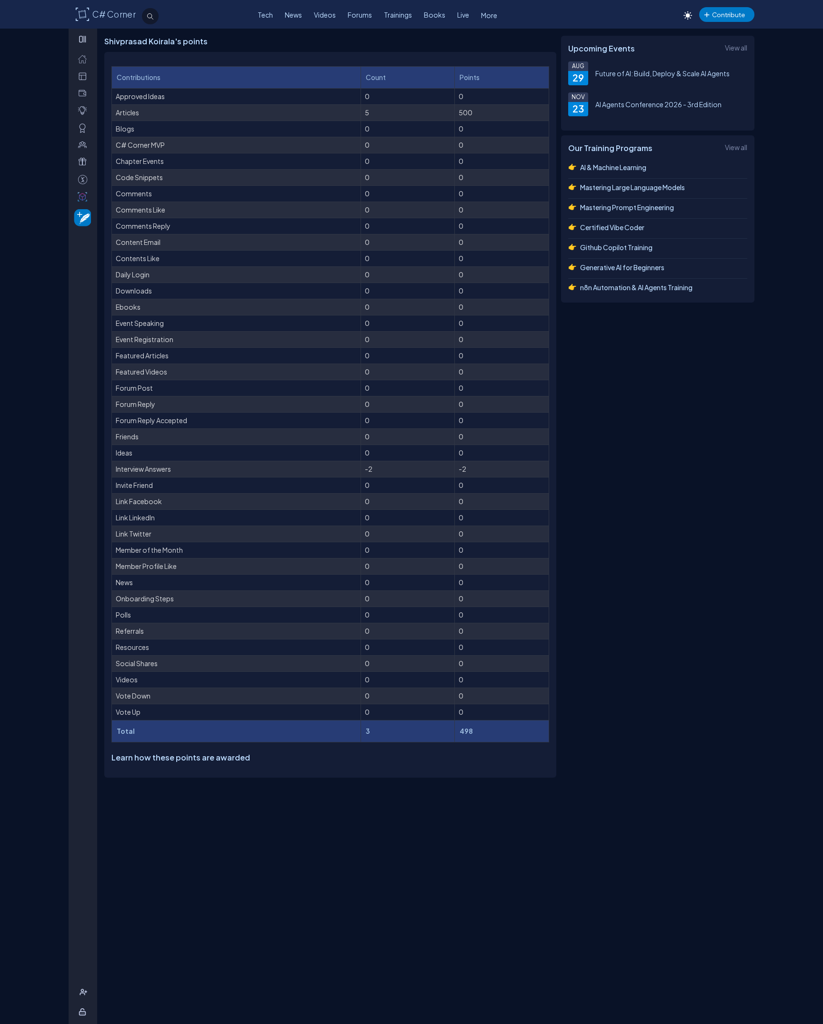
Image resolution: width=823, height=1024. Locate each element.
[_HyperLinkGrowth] (80, 217)
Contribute (728, 14)
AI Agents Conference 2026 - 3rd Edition (658, 104)
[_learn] (84, 110)
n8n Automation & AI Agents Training (636, 287)
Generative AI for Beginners (622, 267)
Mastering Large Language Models (632, 187)
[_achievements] (84, 128)
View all (736, 47)
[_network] (84, 144)
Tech (265, 14)
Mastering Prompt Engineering (627, 207)
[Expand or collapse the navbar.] (84, 39)
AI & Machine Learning (613, 167)
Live (463, 14)
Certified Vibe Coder (612, 227)
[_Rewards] (84, 179)
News (293, 14)
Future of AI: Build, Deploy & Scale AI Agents (662, 73)
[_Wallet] (84, 93)
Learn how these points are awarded (180, 757)
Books (434, 14)
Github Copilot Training (616, 247)
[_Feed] (84, 59)
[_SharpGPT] (84, 196)
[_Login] (84, 1012)
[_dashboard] (84, 76)
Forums (360, 14)
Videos (325, 14)
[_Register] (84, 992)
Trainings (398, 14)
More (489, 15)
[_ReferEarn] (84, 161)
